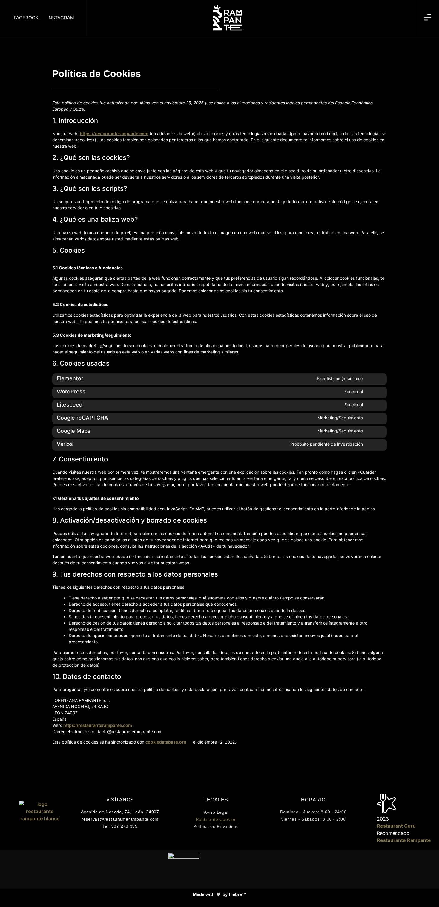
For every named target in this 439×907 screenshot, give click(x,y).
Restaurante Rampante (404, 840)
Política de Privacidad (216, 826)
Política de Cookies (216, 819)
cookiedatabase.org (165, 741)
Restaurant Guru (396, 826)
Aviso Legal (216, 812)
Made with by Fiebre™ (219, 894)
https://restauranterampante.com (114, 133)
